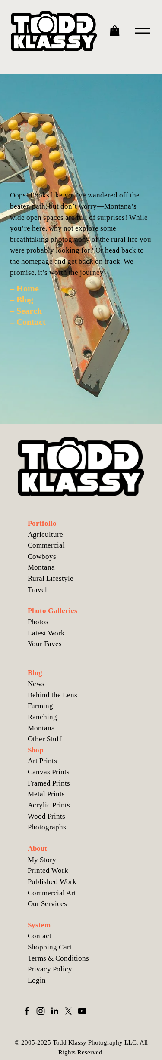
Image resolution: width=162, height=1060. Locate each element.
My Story (42, 860)
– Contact (28, 322)
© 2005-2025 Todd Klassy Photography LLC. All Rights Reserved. (81, 1047)
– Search (26, 310)
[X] (68, 1011)
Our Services (47, 904)
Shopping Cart (50, 947)
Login (37, 980)
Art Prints (42, 761)
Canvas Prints (49, 772)
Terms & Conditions (58, 958)
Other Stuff (45, 739)
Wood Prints (46, 816)
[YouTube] (82, 1011)
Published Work (52, 882)
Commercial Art (52, 893)
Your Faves (45, 644)
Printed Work (48, 870)
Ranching (42, 717)
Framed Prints (49, 783)
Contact (39, 936)
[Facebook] (26, 1011)
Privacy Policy (50, 969)
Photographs (47, 827)
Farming (40, 706)
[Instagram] (40, 1011)
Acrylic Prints (49, 805)
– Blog (21, 299)
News (36, 684)
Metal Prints (46, 794)
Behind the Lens (52, 695)
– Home (24, 288)
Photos (38, 622)
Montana (41, 728)
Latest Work (46, 633)
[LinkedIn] (54, 1011)
